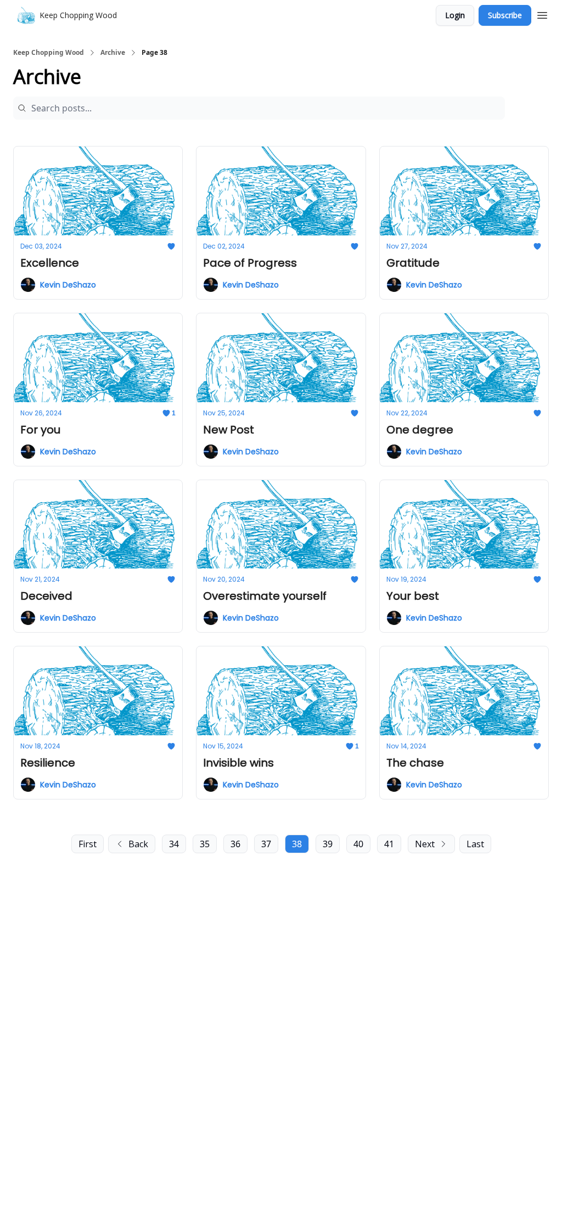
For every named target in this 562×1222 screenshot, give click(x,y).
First (87, 844)
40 (358, 844)
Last (475, 844)
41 (389, 844)
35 (205, 844)
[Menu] (542, 13)
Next (425, 844)
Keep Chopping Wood (48, 52)
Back (138, 844)
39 (328, 844)
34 (174, 844)
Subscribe (505, 15)
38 (297, 844)
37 (266, 844)
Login (455, 15)
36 (235, 844)
